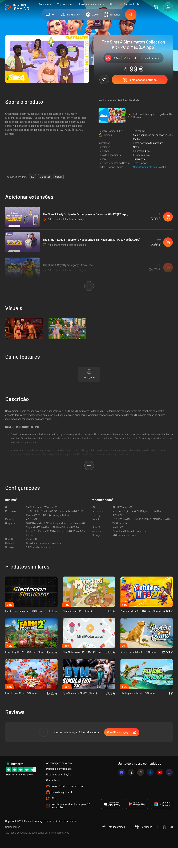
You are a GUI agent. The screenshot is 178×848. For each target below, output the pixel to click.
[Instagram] (140, 772)
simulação (45, 176)
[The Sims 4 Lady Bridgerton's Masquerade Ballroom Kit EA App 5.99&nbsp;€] (22, 217)
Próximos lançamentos (91, 4)
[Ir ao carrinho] (156, 7)
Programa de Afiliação (58, 774)
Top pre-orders (65, 4)
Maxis (136, 146)
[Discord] (121, 772)
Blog (112, 4)
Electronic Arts (141, 150)
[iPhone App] (112, 804)
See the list (139, 130)
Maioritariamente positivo (147, 166)
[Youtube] (159, 772)
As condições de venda (59, 762)
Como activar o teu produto (148, 142)
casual (58, 176)
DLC (32, 176)
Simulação (139, 158)
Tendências (45, 4)
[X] (131, 772)
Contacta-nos (54, 780)
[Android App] (137, 804)
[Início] (17, 7)
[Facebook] (150, 772)
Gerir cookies (12, 826)
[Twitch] (169, 772)
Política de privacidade (59, 768)
